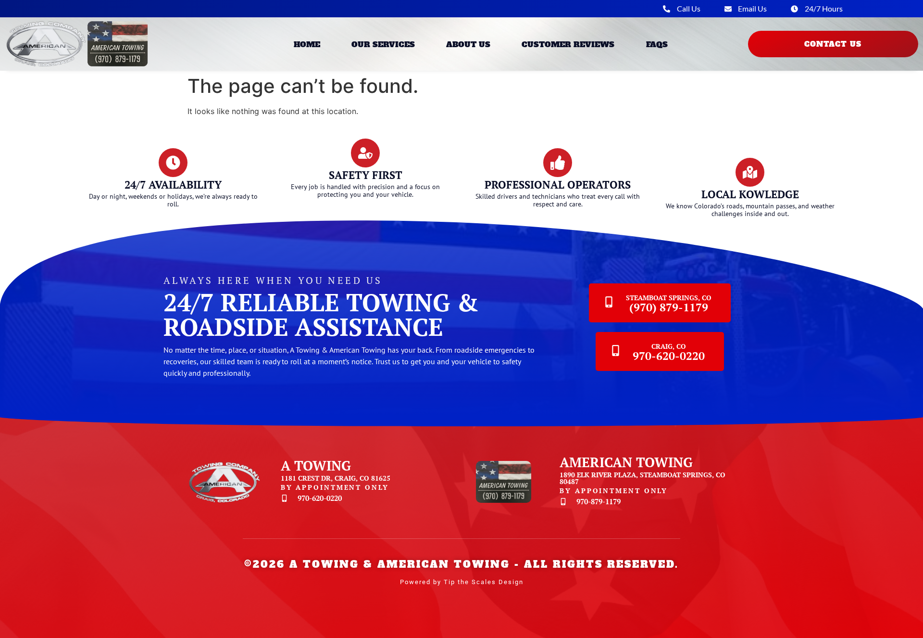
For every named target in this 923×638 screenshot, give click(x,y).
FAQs (657, 44)
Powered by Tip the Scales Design (462, 582)
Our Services (383, 44)
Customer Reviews (568, 44)
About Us (468, 44)
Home (307, 44)
